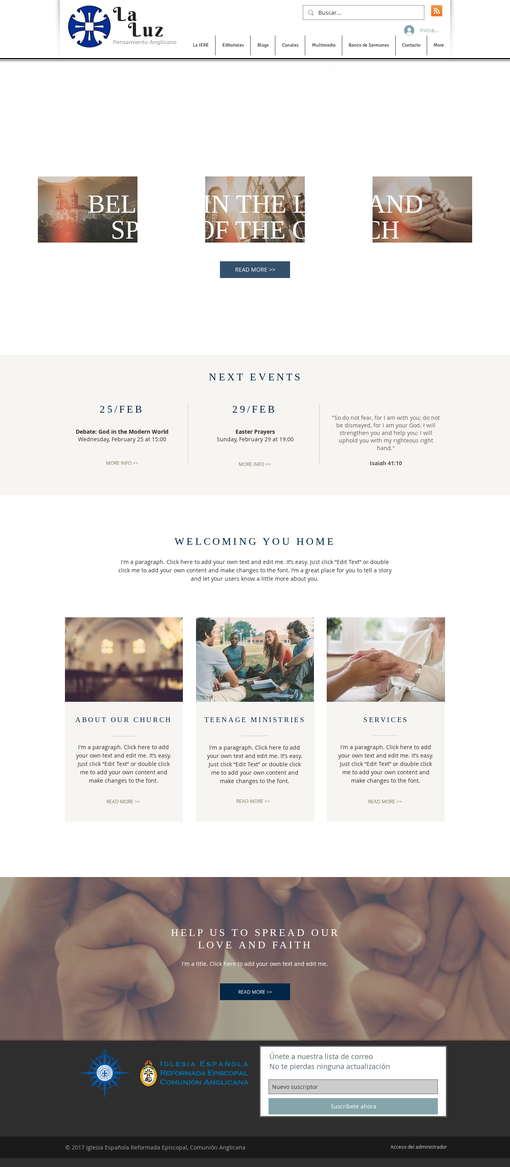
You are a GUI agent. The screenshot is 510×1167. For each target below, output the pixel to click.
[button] (200, 45)
